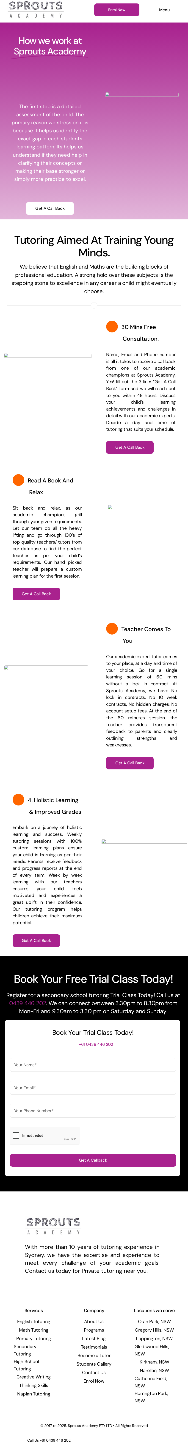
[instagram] (92, 1290)
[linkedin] (100, 1290)
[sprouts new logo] (36, 4)
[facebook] (84, 1290)
